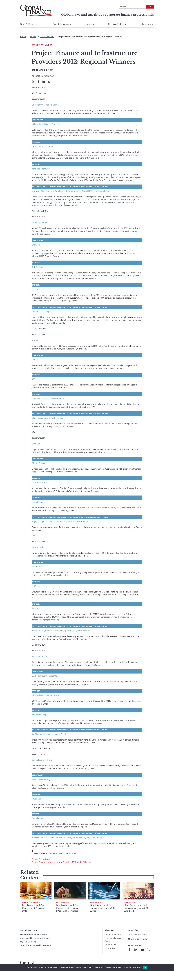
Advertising (145, 24)
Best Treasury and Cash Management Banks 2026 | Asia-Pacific (137, 908)
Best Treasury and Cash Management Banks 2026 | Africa (103, 908)
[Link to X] (148, 949)
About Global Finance (114, 934)
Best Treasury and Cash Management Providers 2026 (33, 908)
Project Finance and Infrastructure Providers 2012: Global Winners (61, 862)
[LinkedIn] (44, 81)
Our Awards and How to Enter (33, 934)
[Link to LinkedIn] (135, 949)
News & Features (28, 24)
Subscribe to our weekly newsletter (35, 945)
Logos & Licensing (28, 941)
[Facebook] (39, 81)
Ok (145, 967)
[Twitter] (34, 81)
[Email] (49, 82)
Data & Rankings (61, 24)
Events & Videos (116, 24)
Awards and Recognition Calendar (35, 938)
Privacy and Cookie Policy (113, 939)
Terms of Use (110, 944)
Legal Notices (110, 948)
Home (23, 36)
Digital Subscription (139, 939)
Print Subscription (138, 934)
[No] (171, 967)
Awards (88, 24)
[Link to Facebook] (129, 949)
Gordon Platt (47, 75)
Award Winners (47, 36)
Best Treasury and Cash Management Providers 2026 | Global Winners (67, 908)
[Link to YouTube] (142, 949)
